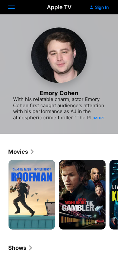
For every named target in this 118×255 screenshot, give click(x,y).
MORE (99, 118)
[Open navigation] (15, 7)
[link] (21, 151)
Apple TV (59, 7)
